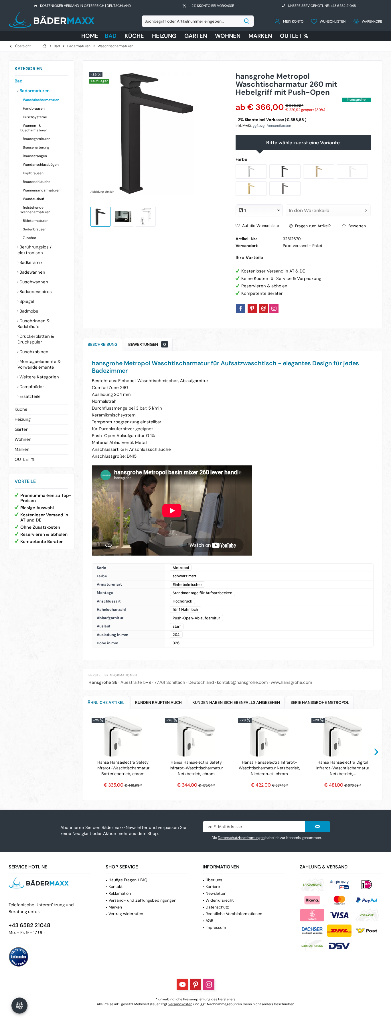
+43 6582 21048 (29, 925)
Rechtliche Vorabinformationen (234, 913)
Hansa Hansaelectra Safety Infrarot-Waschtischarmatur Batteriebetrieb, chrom (122, 768)
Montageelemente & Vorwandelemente (39, 364)
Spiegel (26, 301)
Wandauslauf (33, 199)
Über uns (214, 879)
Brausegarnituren (36, 139)
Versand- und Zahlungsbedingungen (142, 900)
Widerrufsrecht (220, 900)
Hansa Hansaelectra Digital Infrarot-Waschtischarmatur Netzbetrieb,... (342, 768)
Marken (22, 449)
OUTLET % (25, 459)
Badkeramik (30, 262)
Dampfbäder (31, 387)
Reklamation (119, 893)
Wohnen (23, 439)
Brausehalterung (35, 147)
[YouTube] (182, 984)
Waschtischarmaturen (40, 100)
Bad (19, 81)
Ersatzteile (29, 396)
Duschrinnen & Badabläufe (33, 323)
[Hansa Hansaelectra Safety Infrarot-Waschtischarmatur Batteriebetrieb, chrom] (122, 736)
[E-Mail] (263, 308)
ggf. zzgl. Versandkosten (272, 125)
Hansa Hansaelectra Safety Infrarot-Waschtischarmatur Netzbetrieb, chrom (196, 768)
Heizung (23, 419)
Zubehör (29, 238)
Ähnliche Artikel (106, 702)
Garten (22, 429)
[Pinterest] (252, 308)
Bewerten (356, 225)
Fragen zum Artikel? (312, 225)
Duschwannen (33, 282)
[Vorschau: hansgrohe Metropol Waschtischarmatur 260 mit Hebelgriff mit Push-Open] (100, 217)
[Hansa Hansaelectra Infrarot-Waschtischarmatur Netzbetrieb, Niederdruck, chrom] (269, 736)
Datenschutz (217, 907)
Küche (21, 409)
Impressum (216, 927)
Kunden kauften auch (158, 702)
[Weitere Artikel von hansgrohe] (356, 100)
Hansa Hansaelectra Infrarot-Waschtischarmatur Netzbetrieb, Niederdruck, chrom (269, 768)
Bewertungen (147, 344)
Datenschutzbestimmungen (241, 837)
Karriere (213, 886)
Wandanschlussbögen (40, 164)
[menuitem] (366, 21)
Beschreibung (103, 344)
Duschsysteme (34, 117)
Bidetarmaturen (35, 220)
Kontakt (115, 886)
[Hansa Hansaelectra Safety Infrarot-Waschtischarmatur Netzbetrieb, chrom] (196, 736)
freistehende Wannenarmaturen (35, 209)
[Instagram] (274, 308)
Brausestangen (34, 156)
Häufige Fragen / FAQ (127, 879)
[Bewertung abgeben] (288, 100)
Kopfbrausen (33, 173)
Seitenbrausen (34, 229)
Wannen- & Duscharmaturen (33, 128)
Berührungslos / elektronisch (34, 250)
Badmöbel (28, 311)
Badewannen (31, 272)
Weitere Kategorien (38, 377)
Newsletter (216, 893)
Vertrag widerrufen (125, 913)
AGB (209, 920)
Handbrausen (33, 108)
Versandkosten (180, 1004)
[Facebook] (240, 308)
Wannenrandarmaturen (41, 190)
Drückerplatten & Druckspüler (35, 339)
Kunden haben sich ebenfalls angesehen (236, 702)
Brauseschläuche (36, 181)
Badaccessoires (35, 292)
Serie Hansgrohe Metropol (320, 702)
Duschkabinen (33, 352)
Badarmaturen (34, 91)
